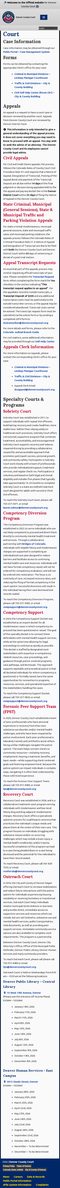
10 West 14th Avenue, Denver (23, 992)
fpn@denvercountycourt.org (19, 789)
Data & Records (36, 1176)
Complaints (42, 1184)
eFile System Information (17, 1184)
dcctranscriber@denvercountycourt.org (25, 322)
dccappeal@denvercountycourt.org (34, 389)
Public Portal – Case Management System (26, 51)
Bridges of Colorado (33, 543)
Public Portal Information (17, 1180)
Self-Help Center (44, 341)
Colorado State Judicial (13, 1170)
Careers (18, 1176)
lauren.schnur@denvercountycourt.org (25, 507)
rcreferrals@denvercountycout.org (23, 871)
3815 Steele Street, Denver (22, 1081)
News (6, 1176)
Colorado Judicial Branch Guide (21, 332)
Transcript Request (43, 276)
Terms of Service (24, 1166)
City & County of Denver (35, 1170)
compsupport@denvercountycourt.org (25, 607)
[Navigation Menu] (43, 17)
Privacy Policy (9, 1166)
